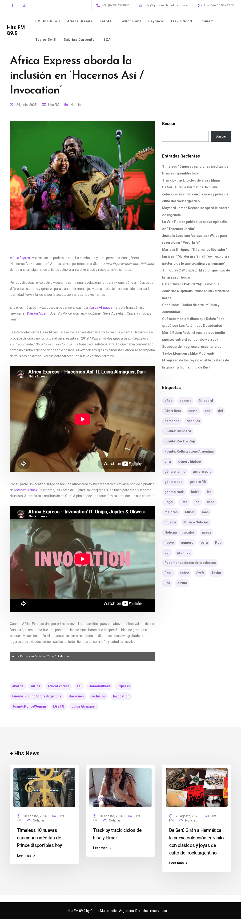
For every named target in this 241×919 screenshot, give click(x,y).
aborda (18, 686)
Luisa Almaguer (102, 307)
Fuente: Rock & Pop (180, 441)
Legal (169, 502)
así (79, 686)
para (204, 542)
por (167, 553)
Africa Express (21, 258)
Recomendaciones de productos (190, 563)
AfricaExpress (58, 686)
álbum (182, 583)
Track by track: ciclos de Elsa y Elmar (191, 180)
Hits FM (53, 105)
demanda (172, 421)
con (208, 411)
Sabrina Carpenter (80, 39)
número (187, 542)
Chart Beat (173, 411)
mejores (171, 512)
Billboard (206, 401)
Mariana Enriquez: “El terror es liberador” (194, 249)
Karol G (106, 21)
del (220, 411)
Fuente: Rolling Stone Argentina (36, 696)
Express (123, 686)
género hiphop (189, 461)
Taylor (216, 573)
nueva (206, 532)
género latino (175, 472)
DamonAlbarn (99, 686)
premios (183, 553)
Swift (200, 573)
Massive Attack (25, 490)
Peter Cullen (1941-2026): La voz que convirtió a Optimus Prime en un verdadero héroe (195, 291)
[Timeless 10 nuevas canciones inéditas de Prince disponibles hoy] (44, 787)
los (197, 502)
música (170, 522)
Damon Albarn (37, 313)
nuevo (169, 542)
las (209, 492)
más (205, 512)
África (35, 686)
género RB (198, 482)
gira (168, 461)
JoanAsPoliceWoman (29, 706)
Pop (218, 542)
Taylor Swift (130, 21)
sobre (184, 573)
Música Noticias (196, 522)
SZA (107, 39)
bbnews (185, 401)
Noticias (76, 105)
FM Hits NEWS (47, 21)
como (192, 411)
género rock (174, 492)
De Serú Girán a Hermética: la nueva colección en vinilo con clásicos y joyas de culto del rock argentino (195, 194)
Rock (169, 573)
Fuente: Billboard (178, 431)
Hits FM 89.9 (16, 30)
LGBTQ (58, 706)
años (168, 401)
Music (190, 512)
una (167, 583)
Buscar (169, 123)
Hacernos (76, 696)
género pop (173, 482)
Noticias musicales (180, 532)
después (193, 421)
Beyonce (155, 21)
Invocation (121, 696)
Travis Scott (181, 21)
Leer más (24, 855)
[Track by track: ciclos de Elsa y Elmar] (120, 787)
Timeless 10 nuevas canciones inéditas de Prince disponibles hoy (39, 837)
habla (195, 492)
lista (184, 502)
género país (202, 472)
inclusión (98, 696)
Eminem (207, 21)
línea (210, 502)
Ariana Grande (79, 21)
